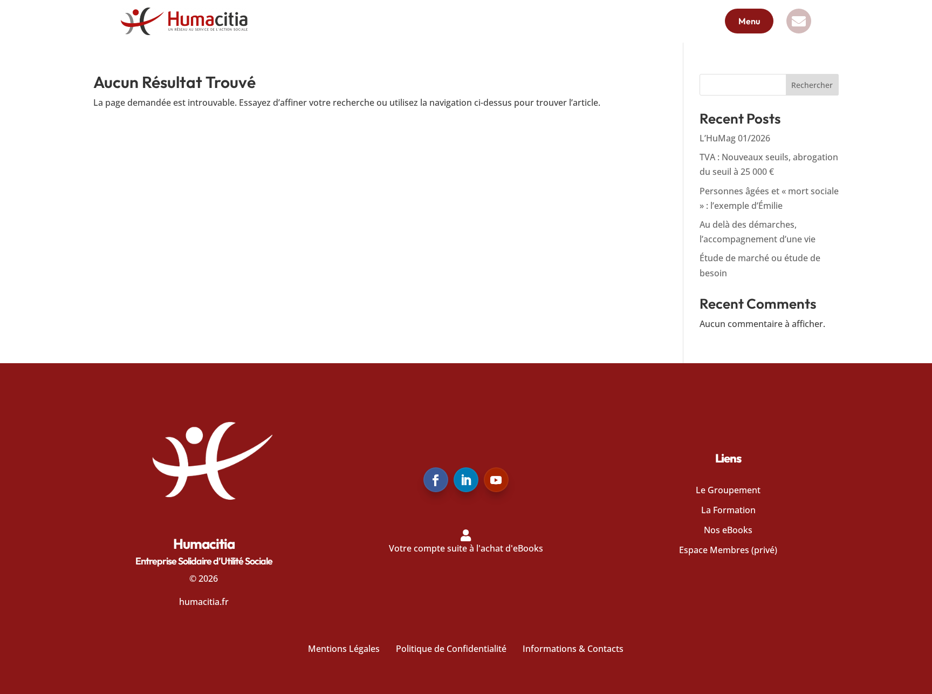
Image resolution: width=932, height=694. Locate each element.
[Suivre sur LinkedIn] (466, 479)
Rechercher (812, 85)
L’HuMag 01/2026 (735, 138)
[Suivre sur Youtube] (496, 479)
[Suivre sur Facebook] (435, 479)
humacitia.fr (204, 602)
